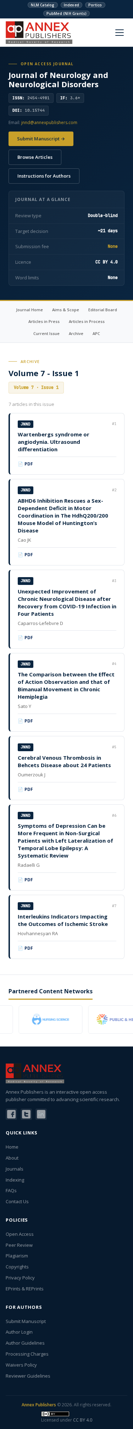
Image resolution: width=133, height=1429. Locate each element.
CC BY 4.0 (82, 1420)
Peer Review (19, 1245)
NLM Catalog (42, 4)
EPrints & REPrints (25, 1288)
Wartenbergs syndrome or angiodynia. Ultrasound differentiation (53, 442)
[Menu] (119, 32)
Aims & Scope (65, 309)
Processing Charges (27, 1354)
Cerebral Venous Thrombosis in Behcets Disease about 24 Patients (64, 761)
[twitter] (26, 1114)
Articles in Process (87, 321)
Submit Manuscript (26, 1321)
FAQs (11, 1190)
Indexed (71, 4)
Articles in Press (44, 321)
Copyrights (17, 1266)
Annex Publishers (39, 1405)
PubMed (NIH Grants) (66, 13)
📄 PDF (25, 464)
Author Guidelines (25, 1343)
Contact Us (17, 1201)
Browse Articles (34, 157)
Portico (95, 4)
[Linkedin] (41, 1114)
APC (96, 333)
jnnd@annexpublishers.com (49, 122)
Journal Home (29, 309)
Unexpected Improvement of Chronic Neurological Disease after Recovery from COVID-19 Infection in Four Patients (67, 602)
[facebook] (11, 1114)
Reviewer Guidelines (28, 1376)
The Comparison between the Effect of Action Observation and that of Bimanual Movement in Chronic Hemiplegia (66, 685)
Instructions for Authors (44, 176)
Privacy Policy (20, 1277)
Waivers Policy (21, 1365)
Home (12, 1147)
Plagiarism (17, 1255)
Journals (14, 1169)
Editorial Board (102, 309)
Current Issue (46, 333)
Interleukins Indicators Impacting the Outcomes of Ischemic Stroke (63, 920)
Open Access (20, 1234)
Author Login (19, 1332)
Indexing (15, 1180)
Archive (76, 333)
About (12, 1158)
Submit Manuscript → (41, 138)
